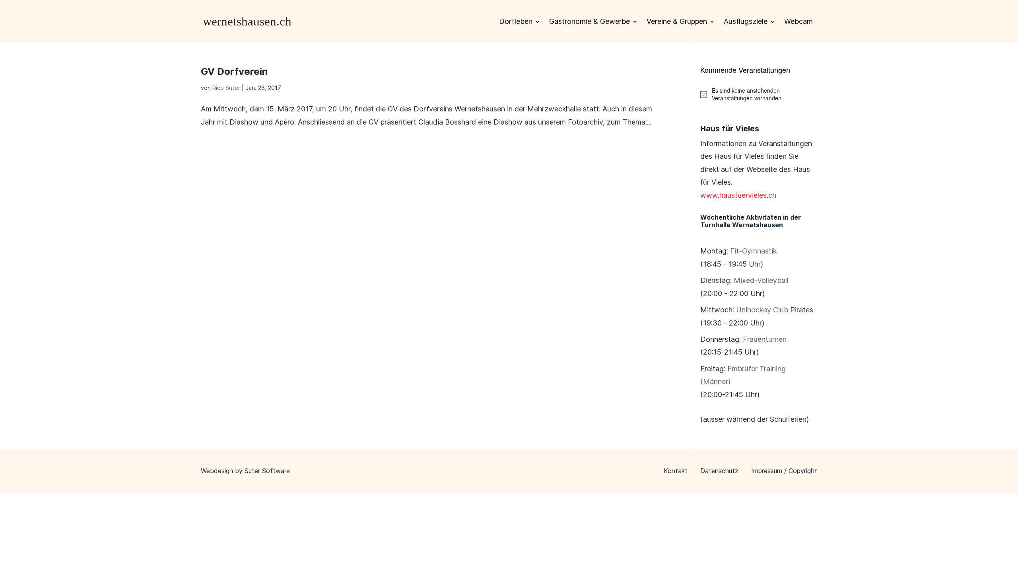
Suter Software (267, 471)
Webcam (798, 21)
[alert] (758, 94)
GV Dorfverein (234, 71)
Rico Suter (226, 87)
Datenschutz (719, 471)
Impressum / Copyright (784, 471)
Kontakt (676, 471)
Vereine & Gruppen (677, 21)
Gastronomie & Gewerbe (589, 21)
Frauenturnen (765, 339)
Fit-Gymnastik (753, 251)
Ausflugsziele (745, 21)
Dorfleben (515, 21)
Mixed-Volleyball (761, 280)
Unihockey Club (762, 310)
